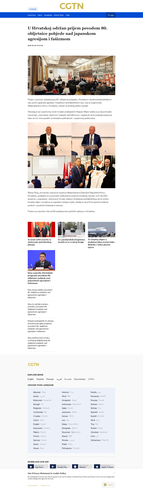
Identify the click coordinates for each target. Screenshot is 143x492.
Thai (94, 424)
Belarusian (42, 400)
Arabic (39, 396)
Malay (70, 424)
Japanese (69, 412)
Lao (65, 420)
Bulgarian (41, 408)
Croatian (40, 416)
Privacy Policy (32, 486)
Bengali (38, 404)
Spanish (97, 412)
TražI (112, 15)
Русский (68, 379)
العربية (59, 379)
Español (40, 379)
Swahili (97, 416)
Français (50, 379)
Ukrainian (99, 432)
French (39, 436)
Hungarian (69, 400)
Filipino (39, 432)
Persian (68, 440)
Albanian (39, 392)
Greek (39, 444)
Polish (67, 444)
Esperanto (41, 428)
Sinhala (96, 408)
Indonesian (71, 404)
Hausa (38, 448)
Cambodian (40, 412)
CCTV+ (91, 379)
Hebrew (67, 392)
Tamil (95, 420)
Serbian (97, 404)
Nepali (67, 436)
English (31, 379)
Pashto (96, 392)
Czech (38, 420)
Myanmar (71, 432)
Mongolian (69, 428)
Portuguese (71, 448)
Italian (67, 408)
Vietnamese (100, 440)
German (40, 440)
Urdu (95, 436)
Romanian (98, 396)
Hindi (66, 396)
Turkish (97, 428)
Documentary (80, 379)
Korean (68, 416)
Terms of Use (45, 486)
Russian (97, 400)
